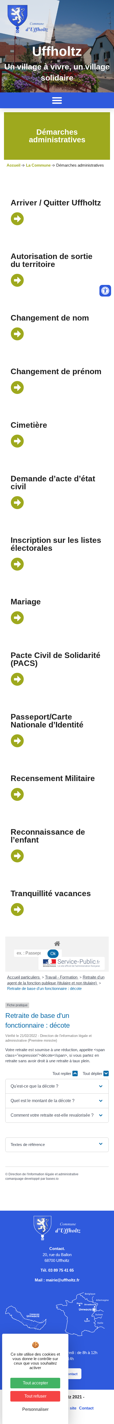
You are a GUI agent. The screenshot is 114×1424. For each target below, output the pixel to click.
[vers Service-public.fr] (71, 963)
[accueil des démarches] (57, 943)
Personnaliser (35, 1409)
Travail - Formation (61, 977)
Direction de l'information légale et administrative (43, 1174)
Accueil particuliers (24, 977)
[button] (57, 100)
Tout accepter (35, 1383)
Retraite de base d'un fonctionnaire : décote (44, 988)
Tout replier (62, 1073)
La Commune (38, 165)
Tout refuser (35, 1396)
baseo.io (52, 1179)
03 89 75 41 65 (61, 1270)
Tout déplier (93, 1073)
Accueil (13, 165)
